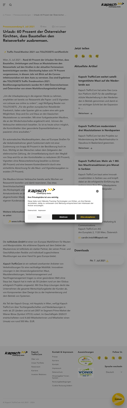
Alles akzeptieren (87, 217)
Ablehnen (63, 217)
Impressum (42, 210)
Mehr (39, 217)
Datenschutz (32, 210)
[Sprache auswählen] (97, 191)
